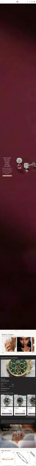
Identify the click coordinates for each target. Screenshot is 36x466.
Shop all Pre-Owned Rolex (30, 416)
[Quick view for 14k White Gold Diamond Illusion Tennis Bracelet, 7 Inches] (31, 452)
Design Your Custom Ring (9, 437)
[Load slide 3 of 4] (17, 331)
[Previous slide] (12, 331)
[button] (27, 1)
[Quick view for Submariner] (28, 405)
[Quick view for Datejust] (15, 405)
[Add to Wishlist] (13, 452)
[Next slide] (21, 331)
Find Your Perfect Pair (7, 175)
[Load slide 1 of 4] (14, 331)
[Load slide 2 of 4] (16, 331)
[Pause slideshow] (24, 331)
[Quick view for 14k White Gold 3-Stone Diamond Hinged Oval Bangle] (2, 452)
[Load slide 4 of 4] (19, 331)
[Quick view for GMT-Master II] (2, 405)
